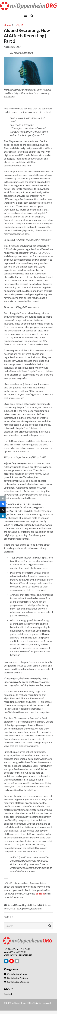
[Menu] (25, 16)
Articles (31, 904)
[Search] (49, 926)
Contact (8, 994)
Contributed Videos (17, 974)
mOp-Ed (14, 908)
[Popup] (32, 16)
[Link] (28, 6)
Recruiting (36, 908)
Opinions (25, 908)
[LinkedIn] (6, 961)
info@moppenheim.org (21, 954)
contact (40, 893)
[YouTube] (11, 961)
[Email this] (3, 498)
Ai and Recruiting (17, 904)
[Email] (17, 961)
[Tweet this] (3, 510)
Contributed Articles (17, 978)
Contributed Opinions (18, 981)
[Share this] (3, 504)
